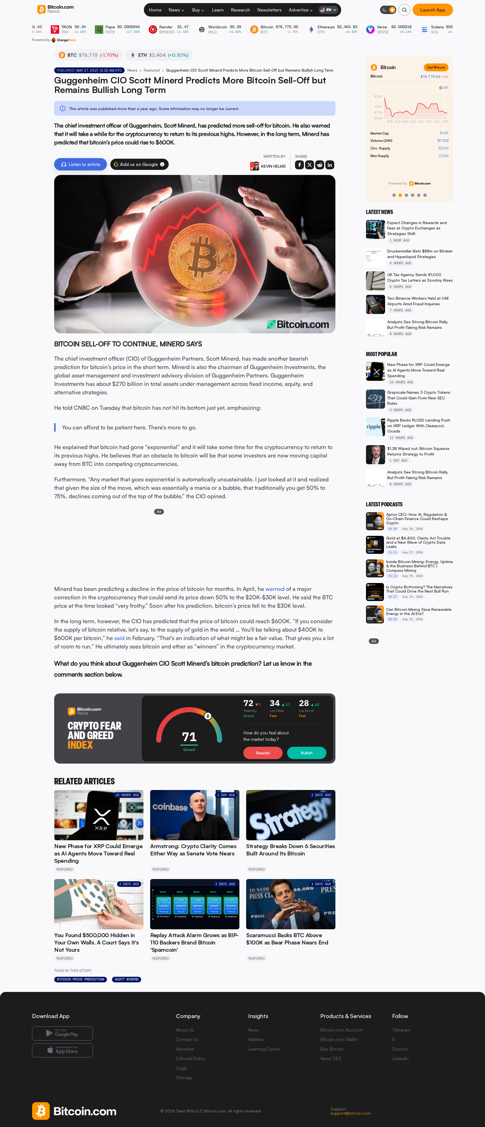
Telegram (401, 1030)
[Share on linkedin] (329, 164)
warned (275, 588)
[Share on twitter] (309, 164)
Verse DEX (330, 1058)
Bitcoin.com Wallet (339, 1039)
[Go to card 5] (418, 195)
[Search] (404, 10)
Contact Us (187, 1039)
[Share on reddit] (319, 164)
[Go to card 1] (394, 195)
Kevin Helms (273, 166)
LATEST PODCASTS (384, 504)
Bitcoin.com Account (341, 1030)
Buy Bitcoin (331, 1049)
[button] (162, 164)
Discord (400, 1049)
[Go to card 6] (425, 195)
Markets (256, 1039)
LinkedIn (400, 1058)
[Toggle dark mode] (388, 10)
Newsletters (269, 10)
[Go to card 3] (406, 195)
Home (155, 10)
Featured (152, 70)
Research (240, 10)
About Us (185, 1030)
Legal (181, 1068)
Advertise (298, 10)
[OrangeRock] (63, 40)
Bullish (306, 752)
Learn (218, 10)
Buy (196, 10)
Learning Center (264, 1049)
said (119, 637)
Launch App (432, 10)
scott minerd (126, 979)
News (174, 10)
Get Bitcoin (436, 67)
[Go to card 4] (412, 195)
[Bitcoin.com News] (55, 10)
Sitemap (184, 1077)
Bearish (263, 752)
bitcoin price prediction (80, 979)
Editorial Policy (190, 1058)
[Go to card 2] (400, 195)
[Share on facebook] (299, 164)
